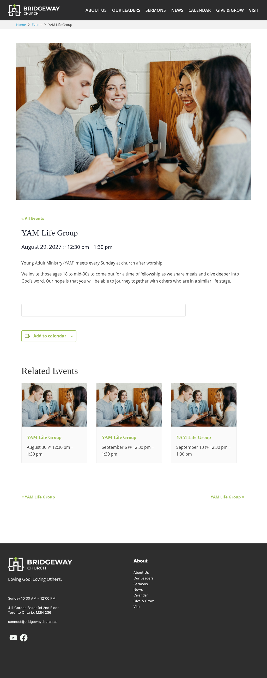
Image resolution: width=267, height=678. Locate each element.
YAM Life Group (44, 437)
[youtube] (13, 638)
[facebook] (24, 638)
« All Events (32, 218)
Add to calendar (49, 336)
